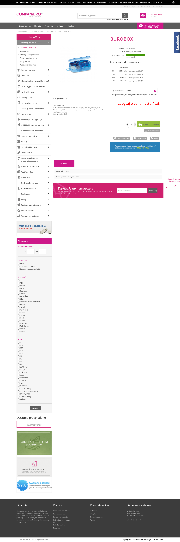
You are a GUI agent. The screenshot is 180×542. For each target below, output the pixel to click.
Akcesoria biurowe (54, 31)
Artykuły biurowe (37, 31)
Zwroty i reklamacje (60, 517)
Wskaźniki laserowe (28, 65)
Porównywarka (158, 7)
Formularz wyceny (60, 514)
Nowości (37, 26)
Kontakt (71, 26)
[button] (141, 90)
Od (25, 251)
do (37, 251)
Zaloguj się (126, 7)
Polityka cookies (59, 525)
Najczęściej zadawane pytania (61, 521)
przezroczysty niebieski (70, 177)
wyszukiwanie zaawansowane (117, 19)
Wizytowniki (25, 61)
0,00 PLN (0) (151, 16)
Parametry (64, 163)
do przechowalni (153, 131)
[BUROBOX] (78, 65)
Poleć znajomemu (123, 138)
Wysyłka (93, 514)
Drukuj (156, 138)
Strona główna (25, 26)
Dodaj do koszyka (151, 124)
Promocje (49, 26)
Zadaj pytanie (141, 138)
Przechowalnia (146, 7)
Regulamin (57, 528)
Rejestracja (135, 7)
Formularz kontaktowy (61, 511)
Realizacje (60, 26)
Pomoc (92, 520)
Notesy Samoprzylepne (29, 55)
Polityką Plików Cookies (77, 2)
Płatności (93, 511)
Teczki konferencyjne (28, 58)
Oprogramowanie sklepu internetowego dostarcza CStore (143, 540)
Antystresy (24, 51)
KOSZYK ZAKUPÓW (154, 15)
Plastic (67, 171)
